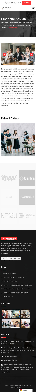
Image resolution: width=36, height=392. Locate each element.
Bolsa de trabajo (8, 296)
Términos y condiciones (10, 281)
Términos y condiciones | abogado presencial (16, 289)
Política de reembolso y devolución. (14, 277)
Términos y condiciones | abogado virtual (15, 293)
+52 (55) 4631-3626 (14, 3)
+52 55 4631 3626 (10, 356)
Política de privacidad (9, 274)
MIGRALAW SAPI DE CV (18, 388)
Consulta (26, 3)
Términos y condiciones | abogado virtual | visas (17, 285)
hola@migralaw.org (10, 360)
